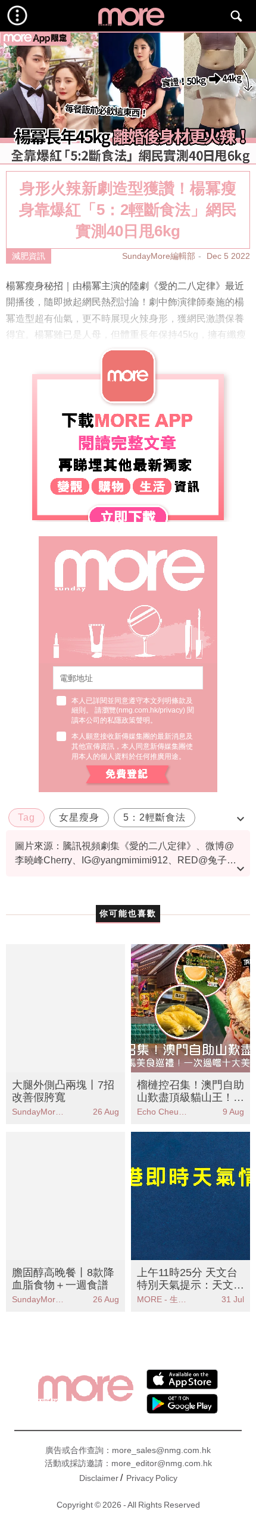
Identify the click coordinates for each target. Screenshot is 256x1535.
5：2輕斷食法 (154, 817)
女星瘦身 (79, 817)
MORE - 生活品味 (164, 1299)
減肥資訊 (28, 256)
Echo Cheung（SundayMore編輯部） (164, 1111)
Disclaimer (98, 1478)
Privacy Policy (151, 1478)
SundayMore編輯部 (158, 256)
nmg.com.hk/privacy (150, 710)
